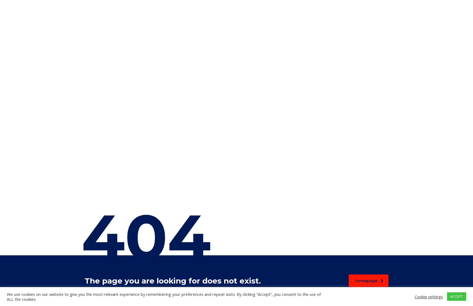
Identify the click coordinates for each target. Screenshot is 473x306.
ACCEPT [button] (456, 296)
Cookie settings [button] (429, 296)
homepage (366, 280)
